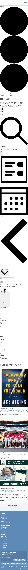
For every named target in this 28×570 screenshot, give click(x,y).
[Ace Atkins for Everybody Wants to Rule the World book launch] (14, 407)
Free (1, 326)
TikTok (4, 547)
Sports (1, 361)
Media (2, 521)
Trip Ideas (3, 531)
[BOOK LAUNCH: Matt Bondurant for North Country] (14, 487)
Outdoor (1, 345)
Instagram (5, 543)
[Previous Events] (14, 263)
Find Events (3, 146)
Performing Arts (3, 349)
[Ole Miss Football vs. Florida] (14, 451)
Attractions (3, 530)
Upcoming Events (4, 533)
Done (1, 291)
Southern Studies (3, 358)
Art (0, 310)
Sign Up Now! (19, 560)
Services (2, 520)
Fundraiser (2, 330)
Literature (2, 339)
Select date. (2, 276)
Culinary (1, 314)
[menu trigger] (25, 2)
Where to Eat (3, 528)
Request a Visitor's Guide (14, 564)
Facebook (5, 539)
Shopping (2, 355)
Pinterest (5, 545)
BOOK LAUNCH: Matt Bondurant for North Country (13, 490)
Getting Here (3, 534)
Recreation (2, 352)
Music (1, 342)
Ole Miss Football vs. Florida (12, 454)
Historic (1, 333)
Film (1, 323)
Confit (25, 568)
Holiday (1, 336)
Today (1, 268)
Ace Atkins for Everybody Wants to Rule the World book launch (14, 410)
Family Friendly (3, 320)
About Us (3, 515)
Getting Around (4, 518)
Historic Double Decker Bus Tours (8, 522)
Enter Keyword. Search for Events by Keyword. (9, 113)
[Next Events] (0, 265)
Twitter (4, 541)
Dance (1, 317)
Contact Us (3, 517)
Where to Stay (4, 527)
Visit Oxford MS (4, 2)
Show (25, 505)
